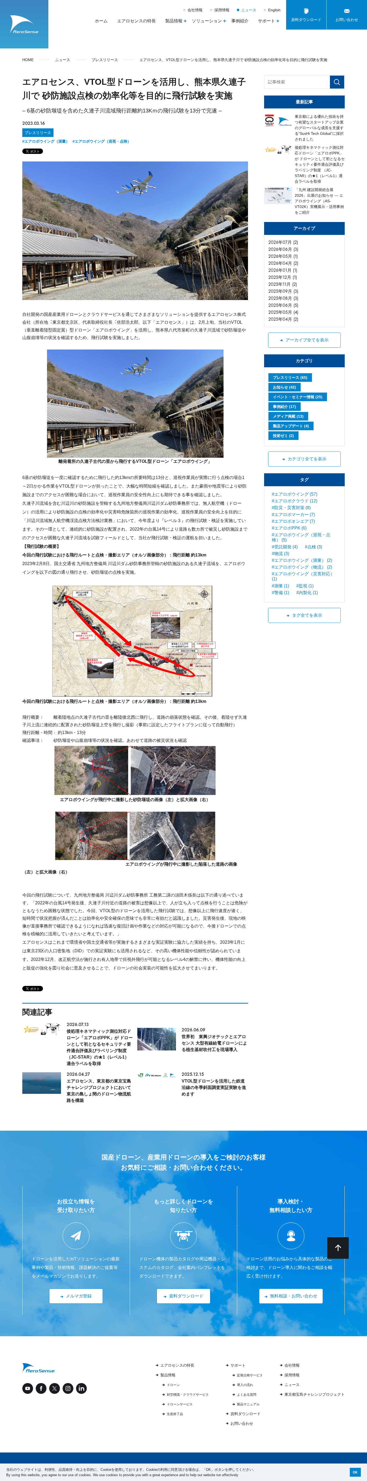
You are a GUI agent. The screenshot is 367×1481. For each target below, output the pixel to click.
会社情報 (195, 10)
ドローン (173, 1385)
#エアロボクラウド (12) (294, 501)
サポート (238, 1365)
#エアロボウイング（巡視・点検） (102, 141)
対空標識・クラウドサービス (188, 1394)
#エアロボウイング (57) (294, 494)
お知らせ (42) (284, 387)
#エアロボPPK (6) (289, 528)
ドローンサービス (180, 1404)
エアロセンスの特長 (136, 21)
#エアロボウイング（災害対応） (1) (303, 576)
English (274, 10)
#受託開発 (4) (285, 547)
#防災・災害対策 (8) (291, 507)
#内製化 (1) (307, 592)
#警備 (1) (280, 592)
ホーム (101, 21)
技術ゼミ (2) (283, 435)
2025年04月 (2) (283, 319)
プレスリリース (38, 133)
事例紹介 (240, 21)
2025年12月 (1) (282, 277)
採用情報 (221, 10)
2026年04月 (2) (283, 263)
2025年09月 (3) (283, 291)
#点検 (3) (313, 547)
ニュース (249, 10)
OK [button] (355, 1472)
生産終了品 (175, 1414)
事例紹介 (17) (284, 406)
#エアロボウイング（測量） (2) (302, 560)
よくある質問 (246, 1394)
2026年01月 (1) (282, 270)
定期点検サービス (250, 1375)
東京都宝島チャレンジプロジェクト (315, 1394)
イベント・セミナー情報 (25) (297, 397)
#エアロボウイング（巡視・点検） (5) (301, 537)
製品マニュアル (248, 1404)
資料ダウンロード (246, 1414)
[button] (240, 1475)
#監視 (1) (305, 586)
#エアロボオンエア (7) (293, 521)
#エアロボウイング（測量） (46, 141)
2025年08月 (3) (283, 298)
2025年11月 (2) (282, 284)
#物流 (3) (280, 553)
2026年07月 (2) (283, 242)
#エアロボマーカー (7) (293, 514)
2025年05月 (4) (283, 312)
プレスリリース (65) (290, 377)
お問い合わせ (242, 1423)
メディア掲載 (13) (288, 416)
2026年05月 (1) (283, 256)
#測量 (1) (280, 586)
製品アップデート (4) (291, 426)
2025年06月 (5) (283, 305)
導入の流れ (245, 1385)
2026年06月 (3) (283, 249)
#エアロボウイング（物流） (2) (302, 567)
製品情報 (167, 1375)
